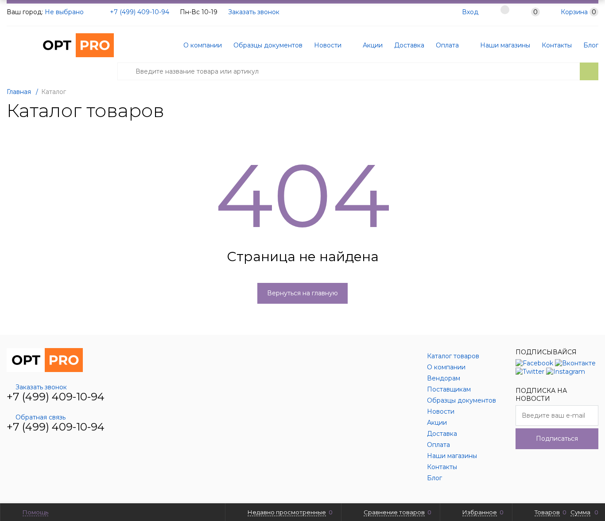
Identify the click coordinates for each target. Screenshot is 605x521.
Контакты (557, 45)
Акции (372, 45)
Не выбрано (65, 12)
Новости (327, 45)
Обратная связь (41, 417)
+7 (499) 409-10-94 (139, 12)
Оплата (447, 45)
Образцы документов (267, 45)
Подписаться (557, 439)
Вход (470, 12)
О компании (202, 45)
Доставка (409, 45)
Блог (590, 45)
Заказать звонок (253, 12)
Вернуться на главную (302, 293)
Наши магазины (504, 45)
